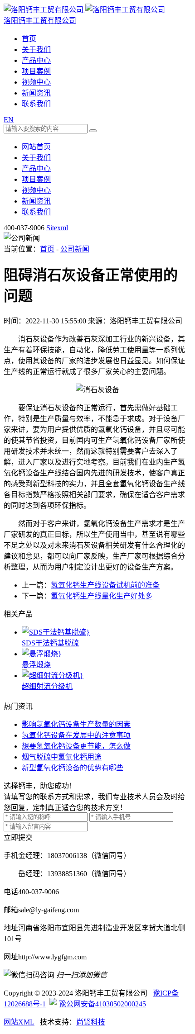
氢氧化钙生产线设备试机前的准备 (105, 585)
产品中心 (36, 60)
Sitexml (57, 228)
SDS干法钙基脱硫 (50, 643)
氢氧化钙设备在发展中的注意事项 (76, 735)
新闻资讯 (36, 93)
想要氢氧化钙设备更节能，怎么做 (76, 746)
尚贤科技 (90, 1022)
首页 (29, 39)
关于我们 (36, 49)
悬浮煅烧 (36, 665)
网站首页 (36, 147)
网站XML (19, 1022)
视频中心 (36, 82)
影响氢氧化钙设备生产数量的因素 (76, 724)
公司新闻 (74, 249)
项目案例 (36, 71)
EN (9, 119)
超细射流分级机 (47, 686)
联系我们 (36, 104)
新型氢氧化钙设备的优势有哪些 (72, 768)
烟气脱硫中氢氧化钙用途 (62, 757)
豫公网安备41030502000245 (102, 1004)
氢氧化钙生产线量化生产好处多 (101, 596)
